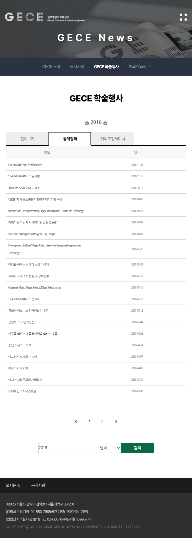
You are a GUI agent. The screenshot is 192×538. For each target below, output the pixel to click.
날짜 (137, 152)
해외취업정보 (139, 66)
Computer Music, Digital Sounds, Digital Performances (34, 287)
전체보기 (27, 138)
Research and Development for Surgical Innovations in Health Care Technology (46, 211)
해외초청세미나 (112, 138)
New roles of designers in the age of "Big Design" (32, 234)
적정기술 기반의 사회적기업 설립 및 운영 (33, 222)
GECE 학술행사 (106, 66)
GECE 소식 (51, 66)
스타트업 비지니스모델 (22, 391)
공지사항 (77, 66)
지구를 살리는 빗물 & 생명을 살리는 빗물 (32, 333)
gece (51, 17)
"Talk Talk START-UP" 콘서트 (24, 176)
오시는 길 (13, 485)
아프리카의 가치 (18, 368)
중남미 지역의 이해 (19, 345)
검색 (137, 447)
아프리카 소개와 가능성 (22, 356)
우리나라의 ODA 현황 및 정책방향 (28, 276)
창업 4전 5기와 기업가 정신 (24, 188)
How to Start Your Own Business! (25, 165)
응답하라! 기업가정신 (21, 322)
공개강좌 (70, 138)
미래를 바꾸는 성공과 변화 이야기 (28, 264)
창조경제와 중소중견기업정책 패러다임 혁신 (35, 199)
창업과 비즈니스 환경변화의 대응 (28, 310)
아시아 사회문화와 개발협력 (25, 379)
